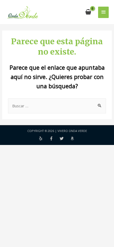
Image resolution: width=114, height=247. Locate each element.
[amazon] (73, 138)
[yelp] (44, 138)
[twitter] (65, 138)
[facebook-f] (54, 138)
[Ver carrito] (88, 12)
